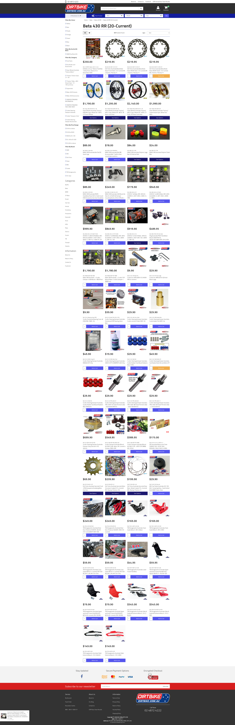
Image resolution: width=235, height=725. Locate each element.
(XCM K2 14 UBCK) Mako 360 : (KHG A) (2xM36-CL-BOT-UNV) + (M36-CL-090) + (159, 196)
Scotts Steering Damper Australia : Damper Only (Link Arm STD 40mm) (93, 446)
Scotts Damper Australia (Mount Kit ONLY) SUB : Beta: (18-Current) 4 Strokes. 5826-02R (115, 446)
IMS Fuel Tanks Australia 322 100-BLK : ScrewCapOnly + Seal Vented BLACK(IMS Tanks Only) (159, 488)
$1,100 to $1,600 (71, 139)
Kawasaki (67, 217)
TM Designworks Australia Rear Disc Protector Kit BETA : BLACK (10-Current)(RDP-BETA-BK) (92, 530)
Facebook (148, 1)
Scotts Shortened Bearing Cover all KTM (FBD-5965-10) (93, 320)
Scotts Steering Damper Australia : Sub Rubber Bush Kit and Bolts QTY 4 (159, 363)
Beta (66, 188)
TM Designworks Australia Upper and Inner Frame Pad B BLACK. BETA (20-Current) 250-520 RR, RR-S (92, 614)
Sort (144, 33)
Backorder (161, 76)
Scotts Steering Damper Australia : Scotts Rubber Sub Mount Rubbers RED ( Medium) (93, 405)
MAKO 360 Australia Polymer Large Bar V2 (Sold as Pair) (137, 153)
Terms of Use (116, 698)
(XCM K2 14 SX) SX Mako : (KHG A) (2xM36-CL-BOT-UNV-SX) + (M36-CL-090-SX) (137, 238)
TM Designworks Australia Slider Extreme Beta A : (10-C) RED (114, 654)
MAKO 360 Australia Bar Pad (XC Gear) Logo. (92, 153)
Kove (66, 221)
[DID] (167, 432)
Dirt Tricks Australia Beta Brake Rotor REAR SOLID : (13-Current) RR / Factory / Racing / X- (158, 71)
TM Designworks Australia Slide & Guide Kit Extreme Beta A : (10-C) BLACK (137, 613)
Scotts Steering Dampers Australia (70, 111)
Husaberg (67, 210)
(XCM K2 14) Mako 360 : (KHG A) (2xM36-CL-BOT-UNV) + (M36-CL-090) (137, 196)
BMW (66, 192)
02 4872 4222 (72, 1)
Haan (68, 161)
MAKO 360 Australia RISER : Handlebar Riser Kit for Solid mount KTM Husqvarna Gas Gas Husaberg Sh (93, 197)
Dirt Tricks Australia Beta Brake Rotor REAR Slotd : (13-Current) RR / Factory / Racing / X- (137, 71)
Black (68, 46)
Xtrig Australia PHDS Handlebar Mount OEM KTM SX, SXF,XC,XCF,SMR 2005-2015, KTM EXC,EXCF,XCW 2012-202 (159, 239)
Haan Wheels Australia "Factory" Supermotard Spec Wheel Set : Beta (158, 112)
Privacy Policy (116, 702)
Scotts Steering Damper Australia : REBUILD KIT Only (93, 362)
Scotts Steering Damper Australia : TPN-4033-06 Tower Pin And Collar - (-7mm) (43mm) (159, 405)
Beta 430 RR (97, 20)
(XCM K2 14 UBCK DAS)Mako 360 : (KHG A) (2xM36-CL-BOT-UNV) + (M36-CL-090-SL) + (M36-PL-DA (92, 238)
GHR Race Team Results (95, 709)
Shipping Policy (117, 713)
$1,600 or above (71, 143)
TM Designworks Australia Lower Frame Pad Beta (136, 571)
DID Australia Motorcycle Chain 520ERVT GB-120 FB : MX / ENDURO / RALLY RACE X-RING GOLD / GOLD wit (158, 447)
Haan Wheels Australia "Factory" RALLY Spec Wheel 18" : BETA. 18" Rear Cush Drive (114, 112)
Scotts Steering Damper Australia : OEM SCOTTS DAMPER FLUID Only (115, 362)
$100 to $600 (70, 132)
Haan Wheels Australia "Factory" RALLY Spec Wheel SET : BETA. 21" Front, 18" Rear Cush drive (137, 112)
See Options (93, 118)
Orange (69, 35)
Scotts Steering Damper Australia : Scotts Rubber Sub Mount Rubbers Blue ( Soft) (137, 363)
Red (68, 27)
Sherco (67, 232)
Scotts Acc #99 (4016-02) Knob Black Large (158, 278)
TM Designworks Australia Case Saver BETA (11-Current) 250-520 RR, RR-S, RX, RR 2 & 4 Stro (92, 572)
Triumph (67, 242)
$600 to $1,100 (71, 136)
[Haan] (101, 98)
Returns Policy (69, 259)
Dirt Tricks (69, 157)
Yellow (68, 24)
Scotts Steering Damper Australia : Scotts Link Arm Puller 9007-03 (137, 320)
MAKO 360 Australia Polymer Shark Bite (159, 153)
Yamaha (67, 246)
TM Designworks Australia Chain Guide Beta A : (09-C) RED (158, 529)
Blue (68, 42)
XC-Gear (69, 176)
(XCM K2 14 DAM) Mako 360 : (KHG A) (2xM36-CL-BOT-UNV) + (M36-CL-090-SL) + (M (115, 238)
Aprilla (67, 185)
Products (75, 16)
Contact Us (141, 1)
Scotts (68, 168)
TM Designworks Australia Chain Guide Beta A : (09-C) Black (136, 529)
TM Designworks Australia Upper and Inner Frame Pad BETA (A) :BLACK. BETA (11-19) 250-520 (158, 572)
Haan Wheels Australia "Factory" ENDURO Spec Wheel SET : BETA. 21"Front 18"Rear (92, 112)
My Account (68, 698)
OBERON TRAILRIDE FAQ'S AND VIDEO (71, 106)
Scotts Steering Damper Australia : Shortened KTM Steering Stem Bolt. (115, 321)
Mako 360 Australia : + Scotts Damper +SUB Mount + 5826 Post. (93, 278)
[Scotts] (165, 224)
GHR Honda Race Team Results (161, 1)
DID (68, 154)
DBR (68, 150)
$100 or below (71, 128)
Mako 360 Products (72, 92)
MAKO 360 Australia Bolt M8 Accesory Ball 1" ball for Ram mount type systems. (113, 154)
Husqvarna (68, 213)
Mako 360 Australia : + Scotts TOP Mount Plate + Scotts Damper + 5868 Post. (115, 279)
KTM (66, 224)
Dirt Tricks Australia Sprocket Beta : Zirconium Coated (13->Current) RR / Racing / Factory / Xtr (115, 488)
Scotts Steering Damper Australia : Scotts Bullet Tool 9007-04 (159, 320)
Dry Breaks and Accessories (70, 65)
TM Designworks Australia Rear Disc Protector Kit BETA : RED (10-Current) (114, 530)
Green (68, 38)
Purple (68, 31)
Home (86, 20)
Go (166, 16)
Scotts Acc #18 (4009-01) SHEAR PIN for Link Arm (137, 278)
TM (66, 239)
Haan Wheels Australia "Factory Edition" (72, 71)
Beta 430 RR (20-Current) (110, 20)
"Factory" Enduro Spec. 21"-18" (72, 76)
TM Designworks (71, 172)
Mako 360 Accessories (73, 96)
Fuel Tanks (69, 61)
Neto (124, 722)
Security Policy (116, 709)
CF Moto (67, 195)
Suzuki (67, 235)
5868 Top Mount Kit (72, 54)
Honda (67, 206)
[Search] (141, 8)
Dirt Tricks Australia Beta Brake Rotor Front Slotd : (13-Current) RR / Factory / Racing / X (115, 71)
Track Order (68, 702)
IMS (68, 165)
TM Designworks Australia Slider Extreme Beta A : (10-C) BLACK (92, 654)
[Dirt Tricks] (123, 56)
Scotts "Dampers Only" (73, 116)
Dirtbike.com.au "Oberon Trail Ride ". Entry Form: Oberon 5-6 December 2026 (92, 71)
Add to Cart (95, 76)
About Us (133, 1)
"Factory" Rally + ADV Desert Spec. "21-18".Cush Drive (71, 83)
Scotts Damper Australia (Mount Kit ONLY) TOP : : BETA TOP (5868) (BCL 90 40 (136, 446)
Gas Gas (67, 203)
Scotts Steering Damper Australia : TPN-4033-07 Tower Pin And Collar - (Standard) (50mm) (115, 405)
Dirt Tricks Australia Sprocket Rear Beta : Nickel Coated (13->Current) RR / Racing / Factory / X (137, 488)
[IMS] (167, 474)
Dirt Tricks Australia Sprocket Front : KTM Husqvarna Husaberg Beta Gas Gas (93, 488)
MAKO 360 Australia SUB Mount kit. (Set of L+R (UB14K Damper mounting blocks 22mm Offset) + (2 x (115, 197)
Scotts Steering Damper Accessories (71, 120)
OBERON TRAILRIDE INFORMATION (71, 100)
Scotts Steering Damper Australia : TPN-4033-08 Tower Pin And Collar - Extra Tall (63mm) (137, 405)
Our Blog (91, 702)
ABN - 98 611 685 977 (71, 709)
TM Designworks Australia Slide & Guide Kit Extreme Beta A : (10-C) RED (159, 613)
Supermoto (70, 88)
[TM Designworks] (101, 515)
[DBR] (101, 56)
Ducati (66, 199)
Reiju (66, 228)
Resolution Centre (70, 706)
